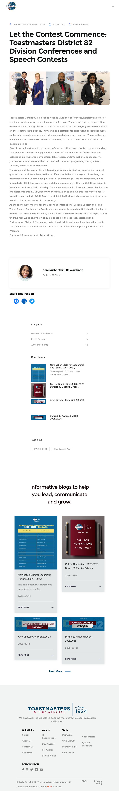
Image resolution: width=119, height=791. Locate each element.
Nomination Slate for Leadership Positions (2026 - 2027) (67, 366)
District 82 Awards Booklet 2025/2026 (64, 417)
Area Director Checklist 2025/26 (67, 400)
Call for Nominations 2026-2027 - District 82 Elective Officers (68, 385)
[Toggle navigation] (113, 6)
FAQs (84, 781)
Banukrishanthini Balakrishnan (29, 24)
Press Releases (81, 24)
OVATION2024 (40, 449)
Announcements (39, 344)
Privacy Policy (98, 782)
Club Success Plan (62, 449)
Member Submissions (42, 333)
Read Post (23, 607)
